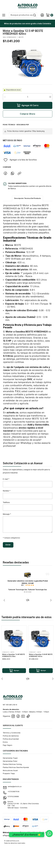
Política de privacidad (11, 739)
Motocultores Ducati (10, 770)
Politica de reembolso (11, 736)
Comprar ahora (27, 114)
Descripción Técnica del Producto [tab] (27, 198)
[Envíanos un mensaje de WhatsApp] (49, 833)
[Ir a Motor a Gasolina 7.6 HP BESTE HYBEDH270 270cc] (14, 638)
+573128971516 (13, 792)
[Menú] (3, 15)
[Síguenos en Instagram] (13, 716)
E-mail (6, 479)
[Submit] (34, 15)
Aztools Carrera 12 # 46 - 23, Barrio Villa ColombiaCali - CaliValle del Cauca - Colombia (23, 805)
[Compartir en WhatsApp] (12, 173)
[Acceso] (42, 15)
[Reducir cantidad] (5, 96)
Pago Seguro (7, 745)
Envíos (5, 742)
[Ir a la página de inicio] (27, 6)
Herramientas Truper (10, 758)
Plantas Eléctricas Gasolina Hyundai (16, 767)
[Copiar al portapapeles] (19, 173)
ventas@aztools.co (15, 786)
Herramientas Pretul (10, 761)
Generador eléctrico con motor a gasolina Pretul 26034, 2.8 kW (27, 582)
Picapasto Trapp (9, 773)
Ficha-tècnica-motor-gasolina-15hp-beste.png (25, 131)
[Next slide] (50, 600)
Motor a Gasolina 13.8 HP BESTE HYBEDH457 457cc (40, 655)
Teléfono (6, 502)
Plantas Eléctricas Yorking (12, 764)
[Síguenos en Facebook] (18, 716)
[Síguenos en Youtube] (23, 716)
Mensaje (7, 514)
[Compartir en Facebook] (5, 173)
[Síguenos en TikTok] (28, 716)
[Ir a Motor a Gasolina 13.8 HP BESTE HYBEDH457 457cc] (41, 638)
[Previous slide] (5, 600)
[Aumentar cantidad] (50, 96)
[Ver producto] (27, 575)
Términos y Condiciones (11, 733)
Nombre (6, 491)
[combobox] (23, 15)
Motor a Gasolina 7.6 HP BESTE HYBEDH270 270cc (13, 655)
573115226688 (13, 796)
